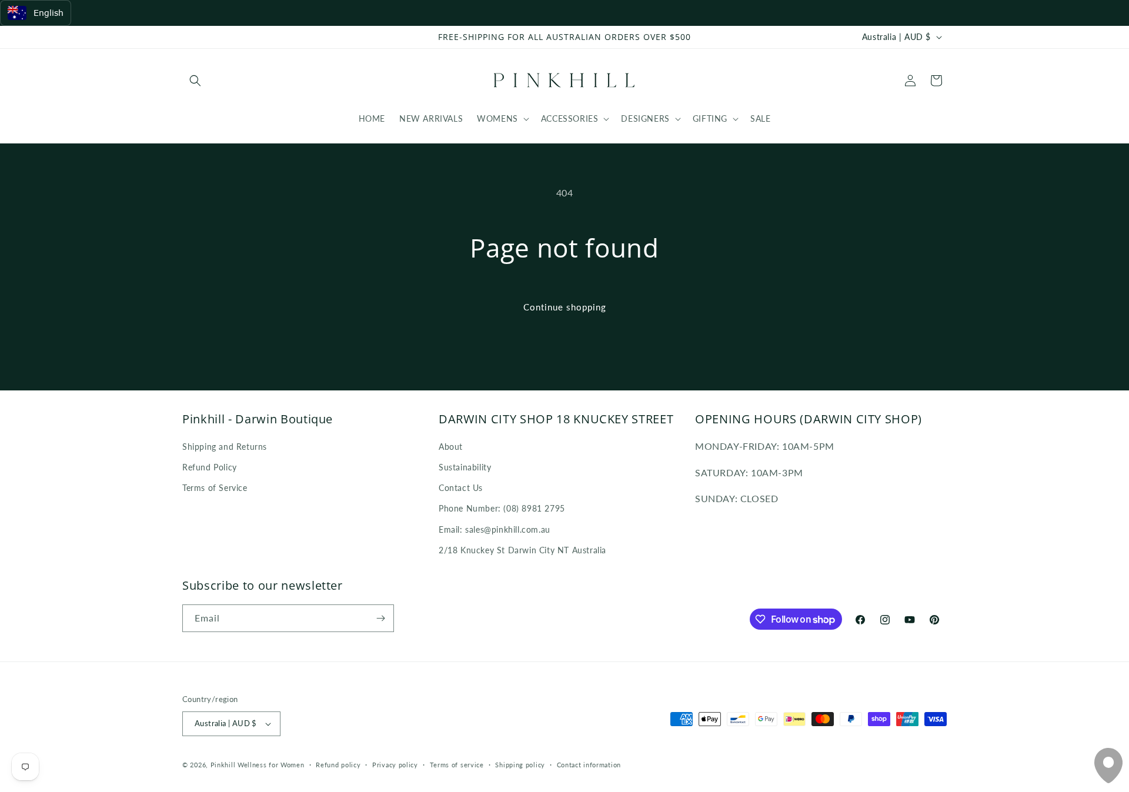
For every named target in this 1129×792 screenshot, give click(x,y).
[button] (195, 80)
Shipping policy (520, 764)
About (451, 447)
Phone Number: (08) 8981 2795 (502, 508)
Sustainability (465, 467)
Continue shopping (564, 307)
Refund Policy (209, 467)
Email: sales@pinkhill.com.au (494, 529)
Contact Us (461, 488)
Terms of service (457, 764)
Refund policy (338, 764)
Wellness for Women (271, 764)
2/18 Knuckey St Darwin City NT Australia (522, 550)
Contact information (589, 764)
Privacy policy (395, 764)
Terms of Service (215, 488)
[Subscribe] (380, 618)
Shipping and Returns (224, 447)
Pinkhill (223, 764)
